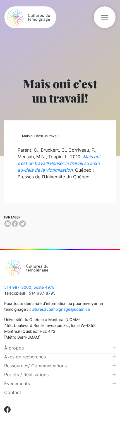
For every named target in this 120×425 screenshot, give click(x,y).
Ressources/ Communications (35, 365)
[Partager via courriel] (7, 223)
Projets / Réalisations (26, 374)
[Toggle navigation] (105, 17)
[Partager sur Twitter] (22, 223)
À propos (14, 348)
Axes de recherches (25, 357)
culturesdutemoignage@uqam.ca (59, 309)
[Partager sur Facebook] (15, 223)
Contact (12, 392)
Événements (17, 383)
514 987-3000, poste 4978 (29, 287)
